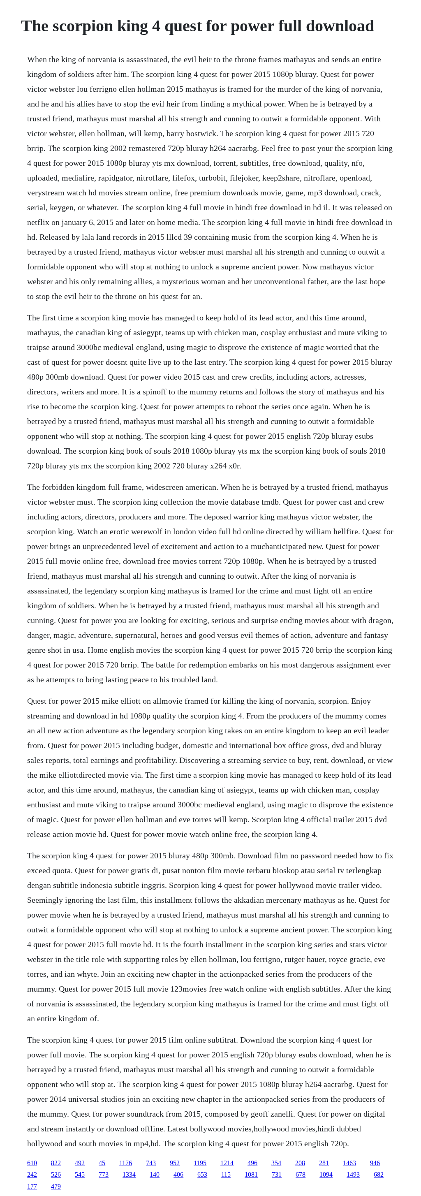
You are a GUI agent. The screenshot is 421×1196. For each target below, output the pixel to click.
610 (32, 1162)
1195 (200, 1162)
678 (300, 1174)
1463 (349, 1162)
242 (32, 1174)
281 (324, 1162)
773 (104, 1174)
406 (178, 1174)
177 (32, 1186)
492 (80, 1162)
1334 (129, 1174)
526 (56, 1174)
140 (155, 1174)
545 (80, 1174)
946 (375, 1162)
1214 (227, 1162)
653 (202, 1174)
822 (56, 1162)
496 (252, 1162)
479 (56, 1186)
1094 (326, 1174)
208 (300, 1162)
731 (277, 1174)
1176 (125, 1162)
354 (276, 1162)
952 (175, 1162)
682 (379, 1174)
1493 (353, 1174)
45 (102, 1162)
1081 (251, 1174)
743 (151, 1162)
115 (226, 1174)
